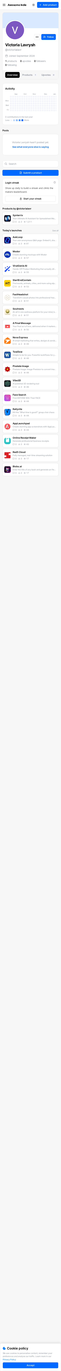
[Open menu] (4, 5)
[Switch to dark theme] (33, 5)
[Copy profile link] (37, 37)
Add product (50, 4)
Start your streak (32, 198)
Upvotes (47, 74)
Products (29, 74)
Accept (30, 1365)
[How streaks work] (55, 182)
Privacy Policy (9, 1359)
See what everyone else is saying (30, 146)
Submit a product (32, 172)
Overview (12, 74)
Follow (50, 37)
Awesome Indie (17, 5)
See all (55, 230)
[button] (30, 218)
